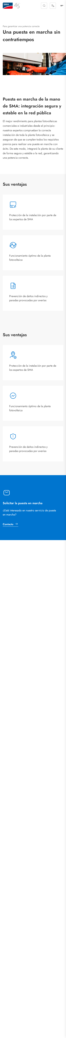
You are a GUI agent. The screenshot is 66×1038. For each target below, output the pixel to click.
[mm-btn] (61, 5)
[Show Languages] (53, 6)
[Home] (8, 6)
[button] (44, 6)
